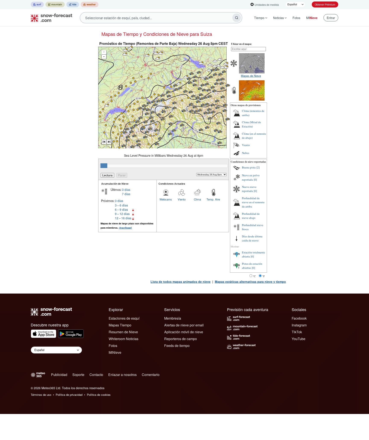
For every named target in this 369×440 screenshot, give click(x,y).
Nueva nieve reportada (249, 189)
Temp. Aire (213, 199)
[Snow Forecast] (50, 17)
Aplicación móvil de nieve (183, 331)
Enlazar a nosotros (122, 374)
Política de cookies (99, 395)
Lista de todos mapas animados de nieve (181, 281)
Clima (197, 199)
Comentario (151, 374)
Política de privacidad (69, 395)
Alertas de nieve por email (184, 325)
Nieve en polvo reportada (251, 177)
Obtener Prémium (325, 4)
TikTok (297, 331)
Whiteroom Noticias (123, 338)
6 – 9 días (121, 209)
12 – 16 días (123, 218)
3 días (126, 189)
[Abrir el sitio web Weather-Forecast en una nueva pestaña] (89, 4)
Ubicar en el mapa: (241, 44)
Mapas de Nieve (251, 76)
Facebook (299, 318)
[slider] (103, 165)
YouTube (298, 338)
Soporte (78, 374)
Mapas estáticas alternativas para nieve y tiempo (250, 281)
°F (263, 276)
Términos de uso (41, 395)
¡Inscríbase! (125, 227)
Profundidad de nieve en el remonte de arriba (253, 202)
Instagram (299, 325)
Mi (312, 18)
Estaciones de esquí (124, 318)
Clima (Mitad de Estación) (251, 124)
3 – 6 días (121, 205)
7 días (126, 194)
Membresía (172, 318)
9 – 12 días (122, 214)
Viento (182, 199)
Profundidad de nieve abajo (251, 216)
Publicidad (59, 374)
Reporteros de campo (180, 338)
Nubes (245, 153)
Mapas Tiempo (120, 325)
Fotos (296, 18)
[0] (255, 179)
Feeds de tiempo (177, 345)
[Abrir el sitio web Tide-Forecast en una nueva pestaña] (72, 4)
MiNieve (115, 352)
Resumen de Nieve (123, 331)
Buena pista (249, 167)
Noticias (278, 18)
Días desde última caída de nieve (252, 238)
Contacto (96, 374)
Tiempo (259, 18)
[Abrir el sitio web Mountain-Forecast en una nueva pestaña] (55, 4)
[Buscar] (236, 17)
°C (254, 276)
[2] (258, 167)
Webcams (166, 199)
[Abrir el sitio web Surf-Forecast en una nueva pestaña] (37, 4)
